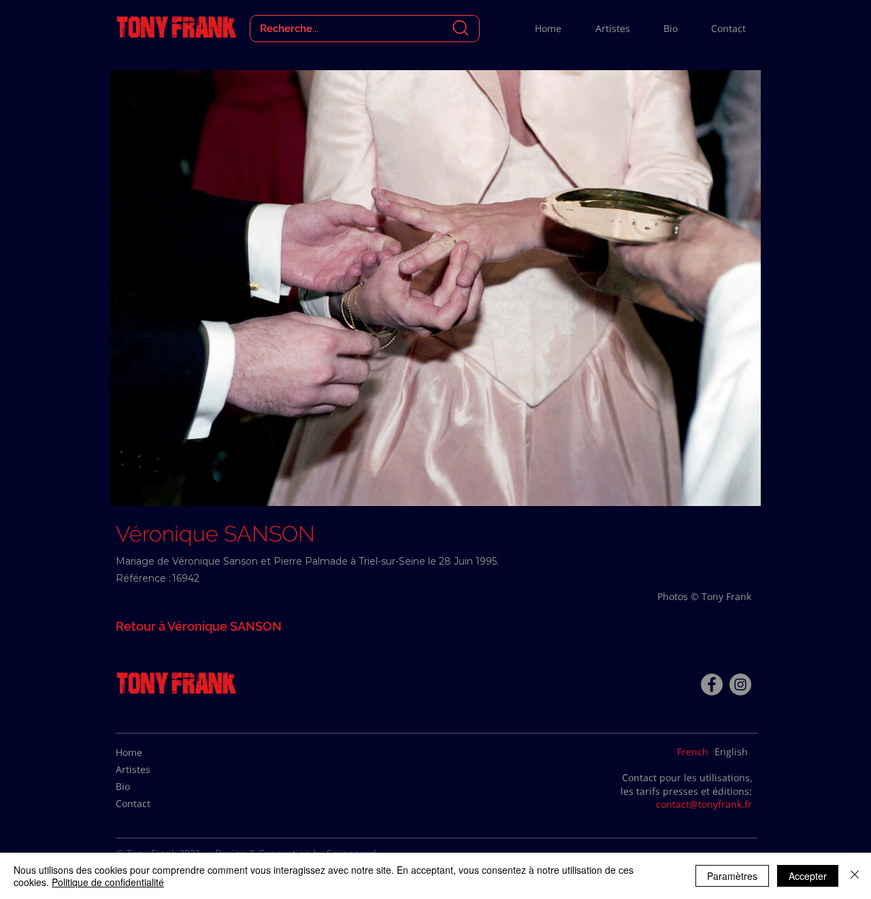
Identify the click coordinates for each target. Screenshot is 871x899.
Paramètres (732, 876)
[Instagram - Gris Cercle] (740, 684)
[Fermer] (855, 876)
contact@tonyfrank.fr (704, 804)
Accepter (808, 876)
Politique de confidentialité (108, 882)
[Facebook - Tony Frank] (712, 684)
